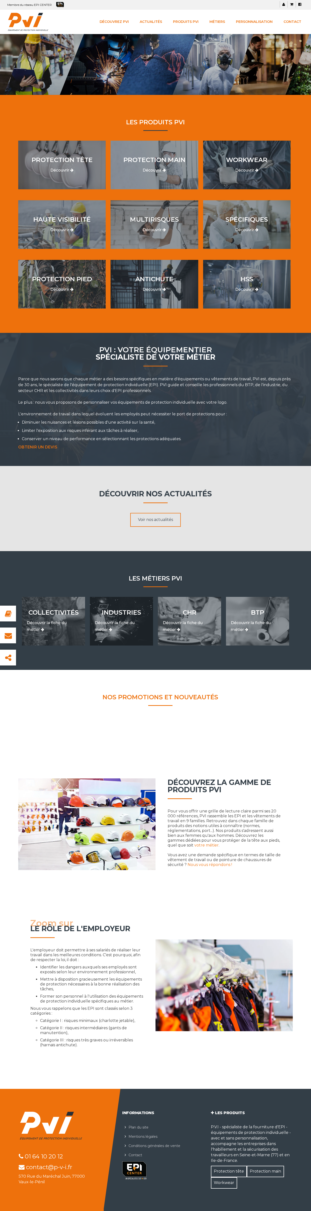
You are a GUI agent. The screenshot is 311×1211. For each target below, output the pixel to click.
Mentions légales (143, 1136)
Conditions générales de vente (154, 1146)
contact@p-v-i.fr (48, 1167)
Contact (135, 1155)
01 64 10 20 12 (43, 1156)
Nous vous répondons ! (210, 864)
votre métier (206, 845)
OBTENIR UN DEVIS (37, 447)
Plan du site (138, 1127)
